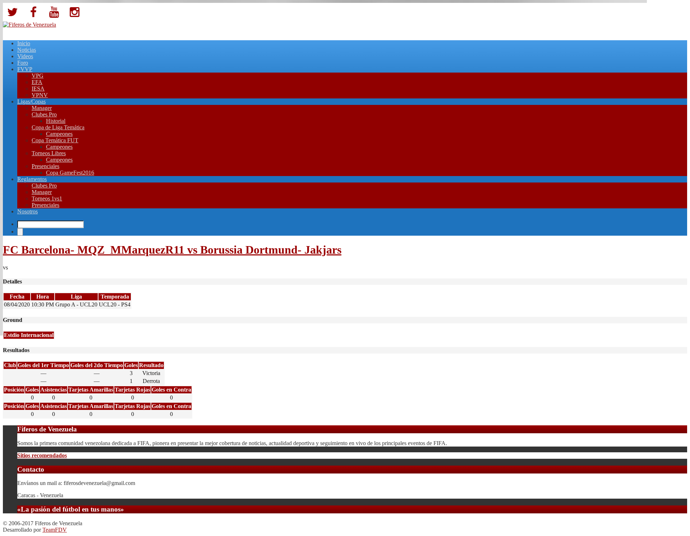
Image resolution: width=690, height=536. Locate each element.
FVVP (24, 69)
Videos (25, 56)
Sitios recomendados (42, 455)
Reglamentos (32, 179)
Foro (22, 63)
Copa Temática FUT (55, 140)
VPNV (40, 95)
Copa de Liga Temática (58, 127)
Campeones (59, 134)
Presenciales (45, 166)
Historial (55, 121)
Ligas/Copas (31, 101)
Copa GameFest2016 (70, 173)
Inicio (23, 43)
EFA (37, 82)
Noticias (26, 50)
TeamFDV (54, 530)
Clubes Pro (44, 114)
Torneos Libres (49, 153)
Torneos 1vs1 (47, 198)
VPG (37, 76)
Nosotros (27, 211)
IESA (38, 89)
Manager (42, 108)
